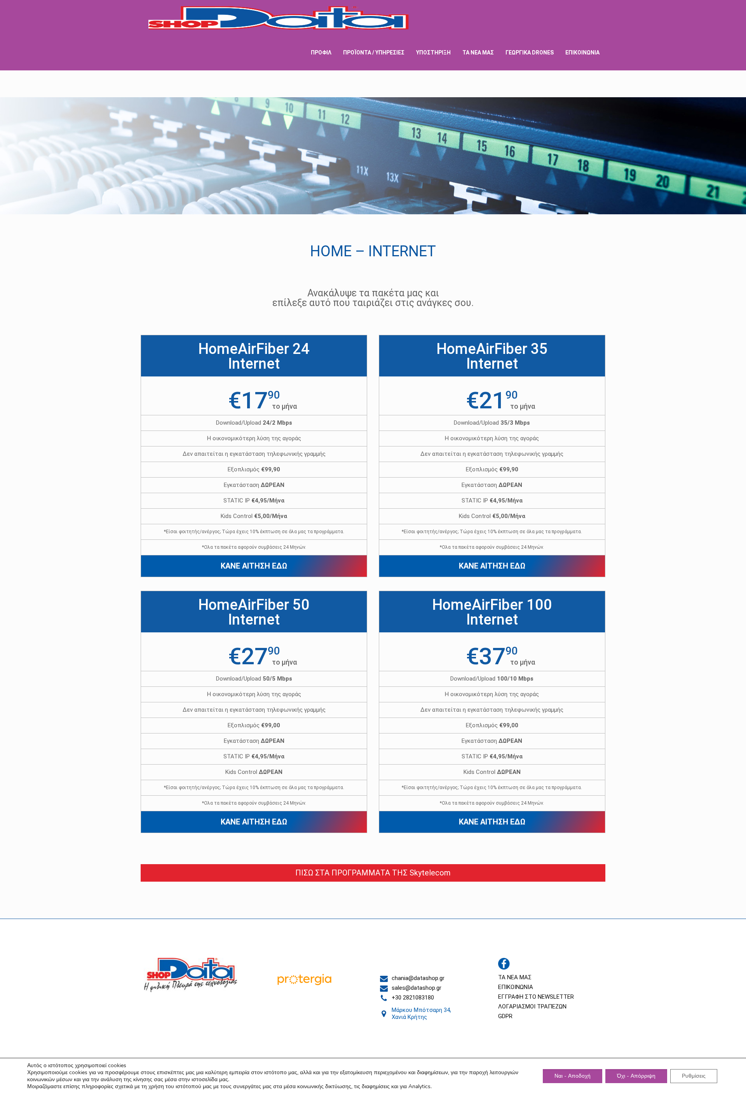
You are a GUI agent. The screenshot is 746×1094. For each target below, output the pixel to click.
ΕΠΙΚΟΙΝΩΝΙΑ (515, 987)
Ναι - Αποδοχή (572, 1076)
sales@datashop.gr (416, 987)
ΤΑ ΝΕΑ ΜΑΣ (515, 977)
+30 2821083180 (413, 997)
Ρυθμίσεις (694, 1076)
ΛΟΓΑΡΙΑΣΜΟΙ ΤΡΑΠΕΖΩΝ (532, 1006)
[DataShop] (278, 17)
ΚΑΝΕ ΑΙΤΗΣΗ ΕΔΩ (254, 566)
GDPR (505, 1016)
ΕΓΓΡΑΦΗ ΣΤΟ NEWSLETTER (536, 996)
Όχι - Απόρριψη (636, 1076)
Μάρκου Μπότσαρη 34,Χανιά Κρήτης (421, 1013)
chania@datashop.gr (418, 978)
